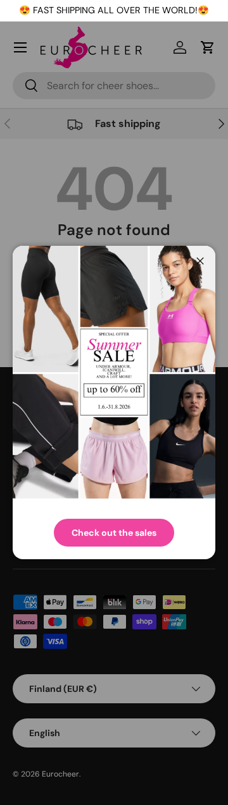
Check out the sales (114, 532)
